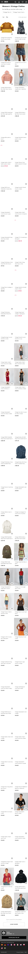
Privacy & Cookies (20, 952)
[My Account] (19, 2)
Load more (14, 924)
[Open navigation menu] (2, 2)
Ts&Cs (26, 952)
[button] (2, 945)
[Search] (15, 2)
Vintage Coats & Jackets (19, 12)
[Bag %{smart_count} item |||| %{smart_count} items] (26, 2)
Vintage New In (7, 12)
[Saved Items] (22, 2)
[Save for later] (12, 34)
